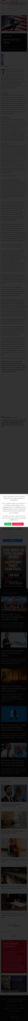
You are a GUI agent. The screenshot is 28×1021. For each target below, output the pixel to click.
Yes (8, 524)
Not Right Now (18, 524)
